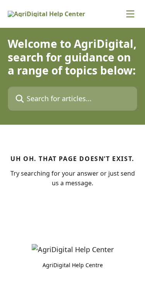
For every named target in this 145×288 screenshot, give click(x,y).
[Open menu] (130, 14)
